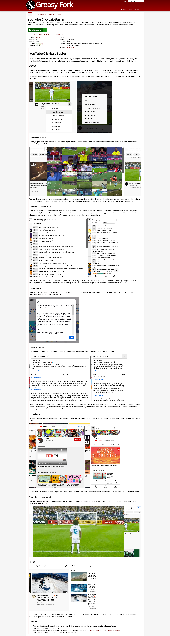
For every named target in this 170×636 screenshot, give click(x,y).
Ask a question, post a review (38, 34)
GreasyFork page (114, 630)
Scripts (123, 9)
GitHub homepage (94, 630)
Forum (129, 9)
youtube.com (70, 47)
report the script (58, 34)
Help (134, 9)
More (139, 9)
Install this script (35, 30)
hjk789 (38, 38)
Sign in (126, 1)
